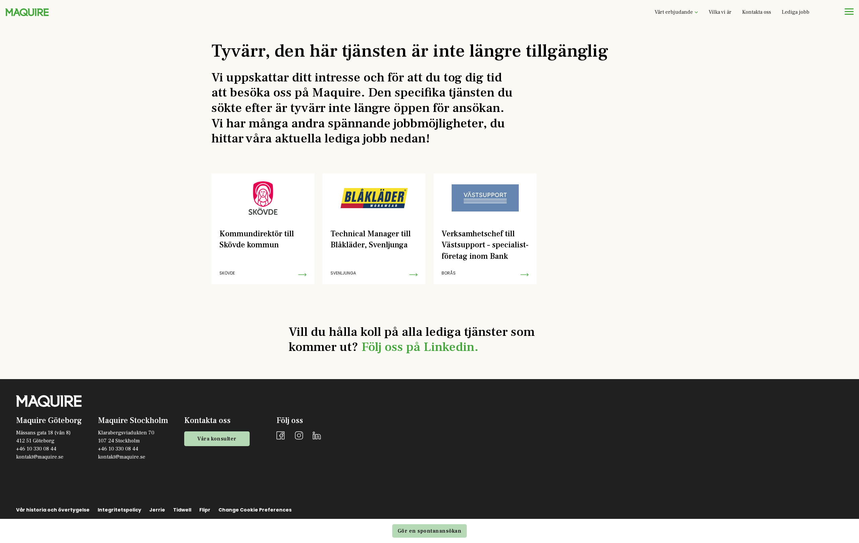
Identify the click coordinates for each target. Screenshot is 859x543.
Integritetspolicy (119, 509)
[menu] (849, 11)
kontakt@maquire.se (39, 457)
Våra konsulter (217, 438)
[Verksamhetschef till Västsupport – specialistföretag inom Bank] (485, 228)
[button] (676, 12)
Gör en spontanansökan (429, 531)
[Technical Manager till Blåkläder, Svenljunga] (373, 228)
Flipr (204, 509)
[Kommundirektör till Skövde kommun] (262, 228)
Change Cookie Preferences (255, 509)
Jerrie (157, 509)
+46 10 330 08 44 (36, 448)
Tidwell (182, 509)
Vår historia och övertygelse (53, 509)
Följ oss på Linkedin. (419, 347)
